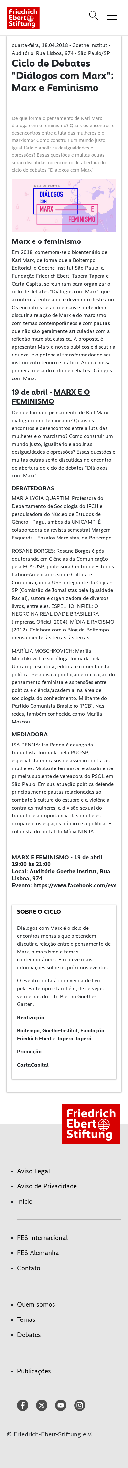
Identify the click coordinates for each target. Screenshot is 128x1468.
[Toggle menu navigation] (111, 15)
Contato (28, 1268)
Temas (26, 1319)
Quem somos (36, 1304)
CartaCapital (33, 1065)
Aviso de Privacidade (47, 1186)
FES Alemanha (38, 1253)
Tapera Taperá (74, 1038)
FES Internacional (42, 1238)
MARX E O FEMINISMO (51, 396)
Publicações (34, 1371)
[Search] (94, 15)
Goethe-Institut (60, 1030)
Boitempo (28, 1030)
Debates (29, 1335)
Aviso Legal (33, 1171)
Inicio (24, 1201)
